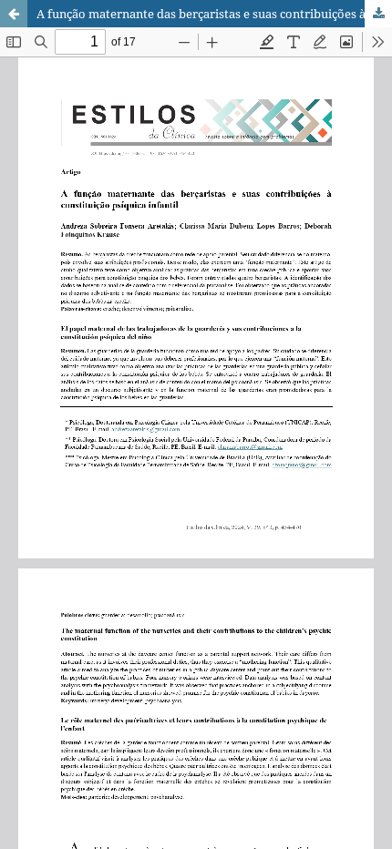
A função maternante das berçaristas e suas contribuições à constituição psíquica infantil (214, 13)
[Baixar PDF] (378, 13)
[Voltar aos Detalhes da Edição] (13, 13)
